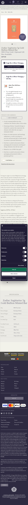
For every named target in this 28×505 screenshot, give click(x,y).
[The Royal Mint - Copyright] (2, 2)
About (15, 372)
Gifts (6, 12)
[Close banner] (26, 225)
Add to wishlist (12, 118)
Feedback (4, 485)
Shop (2, 367)
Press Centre (3, 420)
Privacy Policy (21, 241)
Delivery (2, 383)
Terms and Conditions (18, 422)
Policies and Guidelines (5, 422)
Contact (16, 374)
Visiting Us (16, 388)
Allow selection (14, 273)
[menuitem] (10, 2)
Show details (21, 265)
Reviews (2, 386)
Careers (2, 374)
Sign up (14, 398)
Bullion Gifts (10, 12)
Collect (2, 369)
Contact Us (16, 424)
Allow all (14, 269)
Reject (14, 278)
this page (9, 480)
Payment (3, 388)
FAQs (15, 386)
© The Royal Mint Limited (8, 495)
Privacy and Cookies (5, 424)
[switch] (25, 252)
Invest (15, 367)
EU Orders (16, 381)
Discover (16, 369)
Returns (16, 383)
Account (2, 381)
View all (2, 390)
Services (2, 372)
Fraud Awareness (4, 427)
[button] (25, 2)
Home (2, 12)
